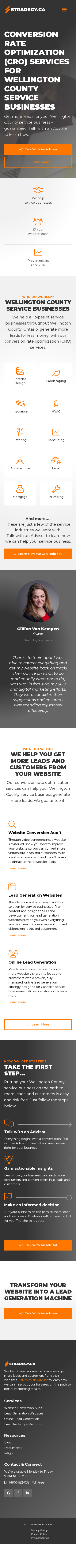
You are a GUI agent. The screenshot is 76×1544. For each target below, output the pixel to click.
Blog (7, 1442)
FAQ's (8, 1453)
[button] (64, 9)
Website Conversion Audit (23, 1408)
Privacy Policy (39, 1530)
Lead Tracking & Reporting (23, 1424)
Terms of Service (39, 1537)
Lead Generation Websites (23, 1413)
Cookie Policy (39, 1534)
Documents (13, 1448)
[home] (25, 9)
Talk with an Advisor (33, 1380)
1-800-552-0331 (20, 1482)
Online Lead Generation (21, 1419)
